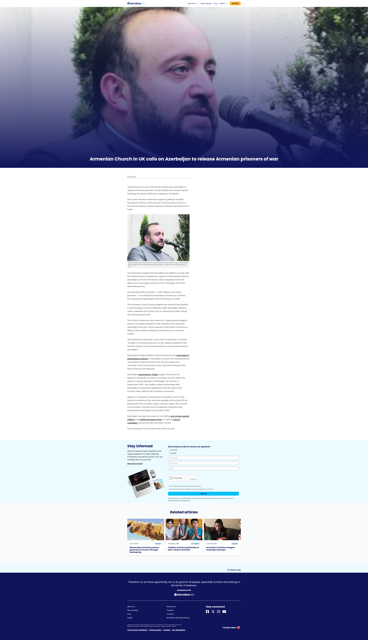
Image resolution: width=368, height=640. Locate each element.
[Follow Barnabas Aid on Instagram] (218, 612)
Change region (229, 627)
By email (173, 450)
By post (173, 453)
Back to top (234, 570)
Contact (170, 614)
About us (131, 606)
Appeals (158, 544)
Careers (170, 610)
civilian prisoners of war (150, 419)
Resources (171, 606)
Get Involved (206, 3)
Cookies (166, 630)
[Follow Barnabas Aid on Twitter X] (213, 612)
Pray (215, 3)
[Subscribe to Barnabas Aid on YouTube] (224, 612)
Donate (235, 3)
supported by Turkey (148, 374)
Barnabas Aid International (178, 618)
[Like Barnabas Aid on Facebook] (207, 612)
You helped (195, 544)
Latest (129, 618)
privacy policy (210, 498)
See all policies (178, 630)
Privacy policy (155, 630)
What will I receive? (135, 464)
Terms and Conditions (137, 630)
